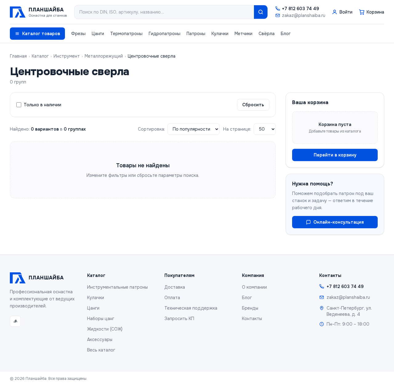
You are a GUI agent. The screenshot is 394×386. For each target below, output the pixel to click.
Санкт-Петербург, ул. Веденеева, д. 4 (349, 311)
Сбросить (253, 105)
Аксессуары (99, 339)
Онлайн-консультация (338, 222)
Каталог (40, 56)
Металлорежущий (104, 56)
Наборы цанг (100, 318)
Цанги (98, 33)
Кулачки (219, 33)
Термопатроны (126, 33)
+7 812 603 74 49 (300, 8)
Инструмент (67, 56)
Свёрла (267, 33)
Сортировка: (151, 129)
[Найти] (260, 12)
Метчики (243, 33)
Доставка (174, 287)
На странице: (237, 129)
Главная (18, 56)
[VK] (15, 321)
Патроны (196, 33)
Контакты (252, 318)
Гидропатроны (164, 33)
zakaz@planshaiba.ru (303, 15)
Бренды (250, 308)
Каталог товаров (41, 33)
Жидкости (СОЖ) (105, 329)
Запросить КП (179, 318)
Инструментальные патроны (117, 287)
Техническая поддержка (190, 308)
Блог (286, 33)
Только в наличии (42, 105)
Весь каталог (101, 350)
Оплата (172, 297)
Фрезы (78, 33)
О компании (254, 287)
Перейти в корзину (335, 155)
